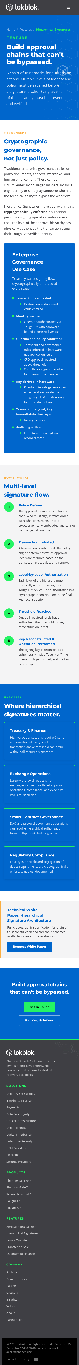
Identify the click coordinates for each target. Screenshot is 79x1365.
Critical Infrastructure (21, 1121)
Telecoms (12, 1155)
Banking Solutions (39, 1020)
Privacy (25, 1359)
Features (25, 29)
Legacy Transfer (17, 1240)
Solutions (16, 1086)
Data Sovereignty (17, 1114)
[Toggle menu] (68, 7)
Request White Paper (29, 946)
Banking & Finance (19, 1101)
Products (15, 1172)
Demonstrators (16, 1279)
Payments (13, 1107)
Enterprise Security (19, 1141)
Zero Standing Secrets (21, 1227)
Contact (11, 1359)
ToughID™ (13, 1201)
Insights (11, 1299)
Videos (10, 1306)
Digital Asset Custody (20, 1094)
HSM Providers (16, 1148)
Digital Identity (16, 1128)
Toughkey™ (14, 1208)
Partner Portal (15, 1320)
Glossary (12, 1292)
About (10, 1313)
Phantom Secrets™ (19, 1181)
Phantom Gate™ (17, 1187)
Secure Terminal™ (18, 1194)
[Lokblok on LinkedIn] (36, 1359)
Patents (11, 1286)
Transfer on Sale (17, 1247)
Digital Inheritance (19, 1134)
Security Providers (18, 1162)
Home (10, 29)
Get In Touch (39, 1007)
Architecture (14, 1272)
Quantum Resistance (20, 1254)
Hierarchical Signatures (22, 1233)
